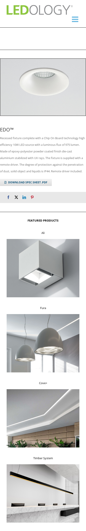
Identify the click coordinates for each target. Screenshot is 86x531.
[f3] (43, 391)
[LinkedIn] (24, 197)
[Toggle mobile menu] (75, 19)
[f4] (43, 466)
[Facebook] (8, 197)
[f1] (43, 240)
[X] (16, 197)
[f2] (43, 315)
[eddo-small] (43, 87)
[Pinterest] (32, 197)
